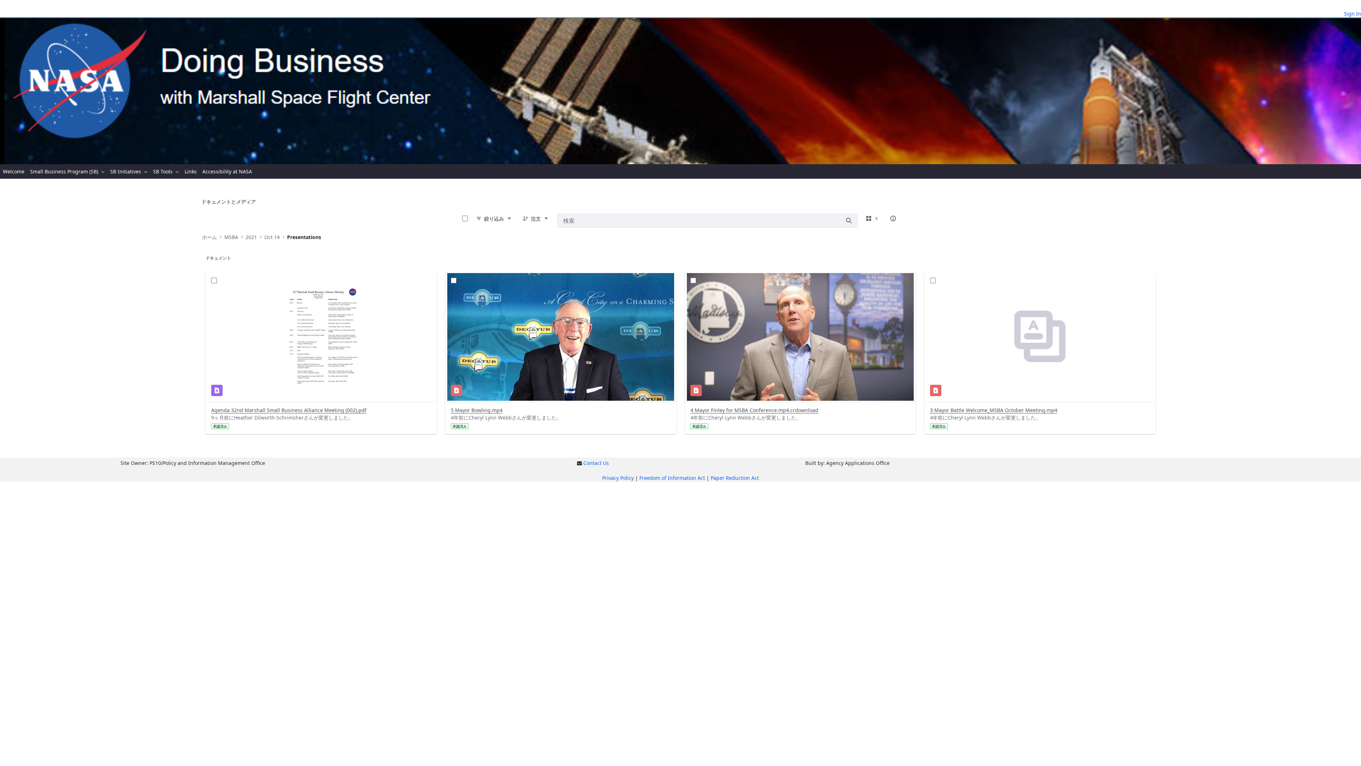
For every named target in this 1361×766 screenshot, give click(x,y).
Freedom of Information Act (672, 477)
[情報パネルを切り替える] (893, 218)
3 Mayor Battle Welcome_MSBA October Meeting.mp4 (993, 410)
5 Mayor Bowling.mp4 (477, 410)
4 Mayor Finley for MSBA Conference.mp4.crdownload (754, 410)
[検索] (849, 220)
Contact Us (596, 463)
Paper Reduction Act (735, 477)
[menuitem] (13, 171)
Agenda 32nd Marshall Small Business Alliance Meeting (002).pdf (288, 410)
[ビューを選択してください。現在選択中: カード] (872, 218)
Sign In (1352, 13)
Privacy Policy (618, 477)
